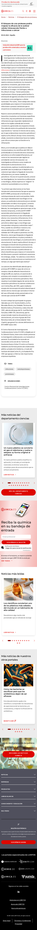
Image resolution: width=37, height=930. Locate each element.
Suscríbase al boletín (16, 542)
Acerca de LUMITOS (17, 904)
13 (13, 485)
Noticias (4, 774)
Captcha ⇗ (27, 550)
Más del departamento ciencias (18, 492)
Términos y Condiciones (22, 921)
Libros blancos (7, 796)
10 (28, 482)
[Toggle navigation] (34, 11)
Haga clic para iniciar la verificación (18, 548)
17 (21, 485)
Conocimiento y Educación (11, 803)
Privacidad (18, 924)
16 (19, 485)
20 (27, 485)
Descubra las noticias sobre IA (18, 754)
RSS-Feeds (5, 811)
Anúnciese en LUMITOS (18, 900)
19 (25, 485)
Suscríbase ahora (18, 842)
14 (15, 485)
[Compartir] (26, 11)
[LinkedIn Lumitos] (18, 892)
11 (9, 485)
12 (11, 485)
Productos (5, 789)
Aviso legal (6, 921)
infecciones (5, 70)
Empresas (5, 782)
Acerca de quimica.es (18, 908)
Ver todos (5, 561)
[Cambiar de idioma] (29, 11)
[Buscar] (23, 11)
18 (23, 485)
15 (17, 485)
